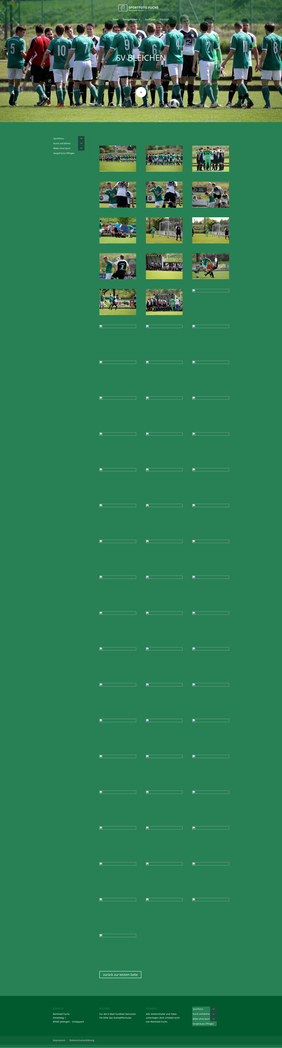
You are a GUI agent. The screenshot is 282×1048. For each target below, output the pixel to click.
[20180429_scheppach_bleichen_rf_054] (210, 613)
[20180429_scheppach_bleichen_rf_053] (164, 613)
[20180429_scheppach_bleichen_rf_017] (210, 278)
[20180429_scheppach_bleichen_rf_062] (164, 685)
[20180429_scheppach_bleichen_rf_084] (210, 900)
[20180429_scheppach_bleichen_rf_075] (117, 828)
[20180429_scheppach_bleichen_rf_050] (164, 577)
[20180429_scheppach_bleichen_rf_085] (117, 936)
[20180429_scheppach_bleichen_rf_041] (117, 506)
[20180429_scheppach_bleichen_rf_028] (164, 363)
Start (115, 19)
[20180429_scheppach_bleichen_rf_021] (164, 314)
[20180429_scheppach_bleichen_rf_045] (164, 542)
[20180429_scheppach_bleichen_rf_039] (164, 470)
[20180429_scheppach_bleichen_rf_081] (117, 900)
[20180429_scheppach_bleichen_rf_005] (117, 206)
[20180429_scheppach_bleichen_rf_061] (117, 685)
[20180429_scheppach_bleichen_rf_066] (210, 721)
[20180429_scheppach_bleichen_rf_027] (117, 363)
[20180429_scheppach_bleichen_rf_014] (117, 278)
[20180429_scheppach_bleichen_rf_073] (164, 792)
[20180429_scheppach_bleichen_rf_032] (117, 398)
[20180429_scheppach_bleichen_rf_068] (164, 757)
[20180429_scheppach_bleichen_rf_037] (210, 434)
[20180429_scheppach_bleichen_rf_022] (210, 291)
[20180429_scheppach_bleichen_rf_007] (210, 206)
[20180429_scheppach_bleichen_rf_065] (164, 721)
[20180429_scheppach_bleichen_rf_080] (210, 864)
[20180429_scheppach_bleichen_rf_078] (117, 864)
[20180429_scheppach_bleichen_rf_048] (117, 577)
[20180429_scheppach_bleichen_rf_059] (210, 649)
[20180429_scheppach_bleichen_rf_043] (210, 506)
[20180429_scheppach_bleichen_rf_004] (210, 170)
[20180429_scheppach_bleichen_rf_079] (164, 864)
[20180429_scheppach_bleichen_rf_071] (117, 792)
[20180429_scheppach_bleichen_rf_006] (164, 206)
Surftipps (150, 19)
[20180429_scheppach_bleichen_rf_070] (210, 757)
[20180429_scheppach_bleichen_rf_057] (117, 649)
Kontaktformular (123, 1017)
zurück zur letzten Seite (120, 974)
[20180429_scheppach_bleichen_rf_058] (164, 649)
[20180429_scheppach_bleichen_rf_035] (117, 434)
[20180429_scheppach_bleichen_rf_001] (117, 170)
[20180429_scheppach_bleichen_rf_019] (117, 314)
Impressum (59, 1040)
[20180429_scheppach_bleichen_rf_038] (117, 470)
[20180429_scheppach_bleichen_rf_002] (164, 170)
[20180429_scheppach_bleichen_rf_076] (164, 828)
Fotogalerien (130, 19)
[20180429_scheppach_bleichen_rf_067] (117, 757)
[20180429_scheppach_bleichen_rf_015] (164, 278)
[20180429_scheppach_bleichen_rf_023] (117, 327)
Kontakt (164, 19)
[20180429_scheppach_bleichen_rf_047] (210, 542)
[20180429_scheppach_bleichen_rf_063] (210, 685)
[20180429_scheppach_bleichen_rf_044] (117, 542)
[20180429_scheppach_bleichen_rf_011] (210, 242)
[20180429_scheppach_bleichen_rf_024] (164, 327)
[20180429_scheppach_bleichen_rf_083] (164, 900)
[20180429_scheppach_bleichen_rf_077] (210, 828)
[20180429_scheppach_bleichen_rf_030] (210, 363)
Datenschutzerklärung (82, 1040)
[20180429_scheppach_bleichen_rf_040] (210, 470)
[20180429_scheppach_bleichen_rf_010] (164, 242)
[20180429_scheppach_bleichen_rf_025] (210, 327)
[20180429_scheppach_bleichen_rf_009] (117, 242)
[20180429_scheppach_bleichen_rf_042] (164, 506)
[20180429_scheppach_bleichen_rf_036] (164, 434)
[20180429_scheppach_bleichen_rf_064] (117, 721)
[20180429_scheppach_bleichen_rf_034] (210, 398)
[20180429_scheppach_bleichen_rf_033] (164, 398)
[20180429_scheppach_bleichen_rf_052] (117, 613)
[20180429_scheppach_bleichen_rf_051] (210, 577)
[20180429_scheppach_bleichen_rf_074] (210, 792)
